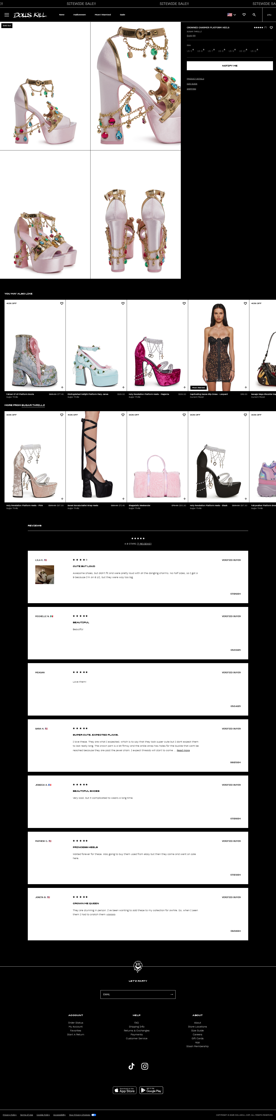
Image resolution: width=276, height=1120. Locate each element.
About (197, 1023)
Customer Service (136, 1038)
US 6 (200, 51)
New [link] (61, 14)
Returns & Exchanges (136, 1031)
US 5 (189, 51)
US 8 (220, 51)
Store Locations (197, 1027)
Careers (197, 1034)
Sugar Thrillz (194, 32)
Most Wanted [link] (103, 14)
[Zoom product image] (45, 86)
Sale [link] (122, 14)
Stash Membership (197, 1046)
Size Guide (197, 1031)
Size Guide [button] (192, 84)
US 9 (231, 51)
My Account (76, 1027)
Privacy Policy (10, 1115)
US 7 (210, 51)
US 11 (253, 51)
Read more (183, 750)
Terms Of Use (26, 1115)
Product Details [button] (195, 79)
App (197, 1042)
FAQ (136, 1023)
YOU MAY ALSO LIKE (18, 293)
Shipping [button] (191, 89)
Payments (137, 1034)
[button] (80, 4)
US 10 (242, 51)
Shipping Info (136, 1027)
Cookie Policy (43, 1115)
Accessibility (59, 1115)
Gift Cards (198, 1038)
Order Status (75, 1023)
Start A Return (75, 1034)
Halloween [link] (79, 14)
